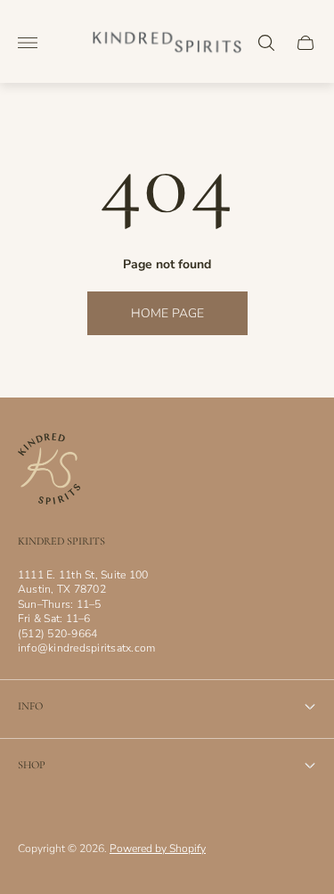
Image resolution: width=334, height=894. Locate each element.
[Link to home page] (49, 470)
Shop (31, 765)
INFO (30, 706)
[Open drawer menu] (27, 42)
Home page (167, 313)
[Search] (266, 42)
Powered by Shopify (158, 848)
